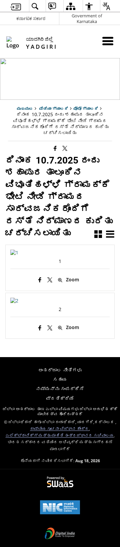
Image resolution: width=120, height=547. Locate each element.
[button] (98, 235)
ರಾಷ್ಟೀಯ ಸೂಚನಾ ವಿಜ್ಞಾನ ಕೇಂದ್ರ (59, 428)
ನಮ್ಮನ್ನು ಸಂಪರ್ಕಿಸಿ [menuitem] (60, 388)
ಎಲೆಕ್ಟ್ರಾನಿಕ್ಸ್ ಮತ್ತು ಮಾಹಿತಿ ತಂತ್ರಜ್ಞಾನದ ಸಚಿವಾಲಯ (60, 435)
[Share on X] (49, 280)
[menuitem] (15, 6)
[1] (14, 252)
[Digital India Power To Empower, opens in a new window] (60, 534)
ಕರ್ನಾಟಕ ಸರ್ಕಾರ (30, 18)
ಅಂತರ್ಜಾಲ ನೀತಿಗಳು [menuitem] (60, 370)
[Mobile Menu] (108, 41)
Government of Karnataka (87, 18)
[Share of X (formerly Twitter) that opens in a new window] (65, 148)
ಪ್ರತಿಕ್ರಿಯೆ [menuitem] (60, 398)
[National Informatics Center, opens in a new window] (60, 508)
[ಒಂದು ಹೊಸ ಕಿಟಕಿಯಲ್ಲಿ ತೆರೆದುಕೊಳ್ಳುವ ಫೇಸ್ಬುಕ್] (55, 148)
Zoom (72, 280)
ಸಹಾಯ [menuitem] (60, 379)
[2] (14, 300)
